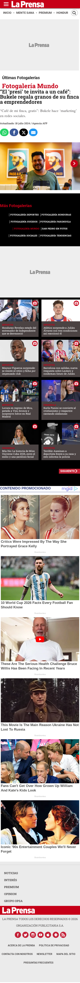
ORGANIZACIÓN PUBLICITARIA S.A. (40, 925)
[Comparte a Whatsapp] (4, 132)
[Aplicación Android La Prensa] (56, 935)
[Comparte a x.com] (23, 132)
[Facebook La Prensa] (18, 935)
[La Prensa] (18, 910)
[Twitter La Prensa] (25, 935)
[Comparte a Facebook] (14, 132)
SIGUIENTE (67, 471)
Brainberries (40, 552)
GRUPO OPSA (13, 901)
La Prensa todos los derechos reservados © (40, 919)
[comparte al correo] (33, 132)
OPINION (10, 894)
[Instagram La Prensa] (33, 935)
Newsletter (44, 954)
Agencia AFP (39, 123)
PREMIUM (11, 887)
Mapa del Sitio (65, 954)
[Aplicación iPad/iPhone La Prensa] (48, 935)
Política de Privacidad (54, 945)
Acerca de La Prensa (21, 945)
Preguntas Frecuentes (38, 962)
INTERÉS (10, 880)
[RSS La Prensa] (63, 935)
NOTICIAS (11, 873)
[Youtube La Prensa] (40, 935)
